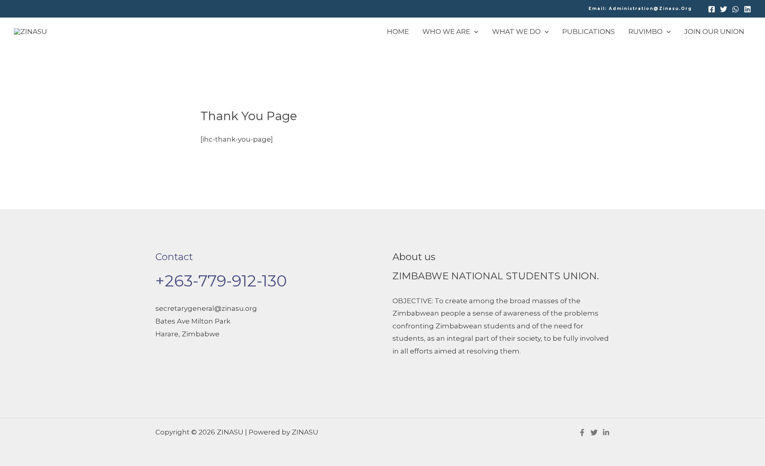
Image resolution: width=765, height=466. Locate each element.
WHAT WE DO (516, 32)
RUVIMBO (645, 32)
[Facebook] (711, 9)
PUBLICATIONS (588, 32)
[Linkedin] (747, 9)
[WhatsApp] (735, 9)
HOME (398, 32)
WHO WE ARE (446, 32)
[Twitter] (723, 9)
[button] (640, 9)
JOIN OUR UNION (714, 32)
